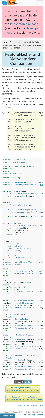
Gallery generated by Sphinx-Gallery (30, 405)
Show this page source (32, 414)
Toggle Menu (7, 416)
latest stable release (24, 24)
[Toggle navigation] (39, 2)
